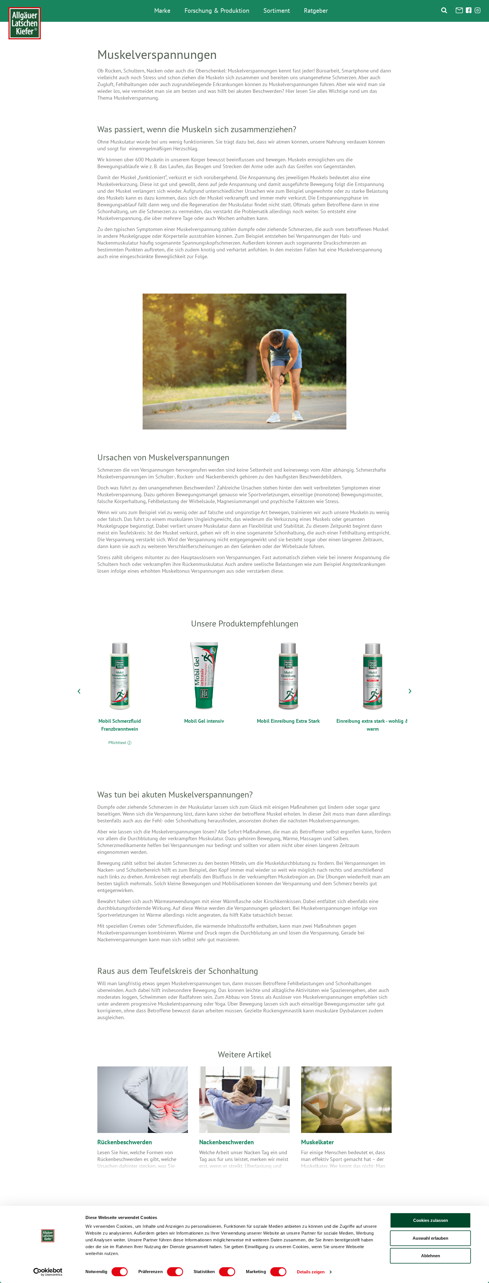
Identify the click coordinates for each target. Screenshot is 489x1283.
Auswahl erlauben (430, 1238)
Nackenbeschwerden (226, 1142)
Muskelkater (317, 1142)
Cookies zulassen (430, 1220)
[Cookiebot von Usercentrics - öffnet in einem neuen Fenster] (48, 1272)
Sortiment (276, 11)
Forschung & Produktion (217, 11)
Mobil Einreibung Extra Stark (288, 721)
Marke (162, 11)
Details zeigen (311, 1271)
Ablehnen (430, 1255)
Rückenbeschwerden (124, 1142)
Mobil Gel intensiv (204, 721)
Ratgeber (316, 11)
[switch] (175, 1271)
